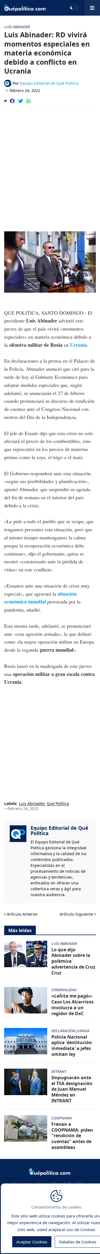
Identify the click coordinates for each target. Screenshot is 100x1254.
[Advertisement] (50, 166)
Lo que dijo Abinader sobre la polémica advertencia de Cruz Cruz (73, 961)
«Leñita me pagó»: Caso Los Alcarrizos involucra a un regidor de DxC (72, 1004)
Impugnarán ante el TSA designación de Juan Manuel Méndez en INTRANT (71, 1089)
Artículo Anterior (22, 914)
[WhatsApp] (28, 100)
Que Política (58, 804)
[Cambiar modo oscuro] (73, 8)
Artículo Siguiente (76, 914)
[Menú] (92, 8)
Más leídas (20, 930)
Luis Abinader (31, 804)
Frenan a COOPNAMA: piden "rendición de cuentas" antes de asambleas (72, 1135)
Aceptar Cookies (31, 1242)
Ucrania (78, 344)
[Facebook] (12, 100)
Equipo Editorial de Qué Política (59, 830)
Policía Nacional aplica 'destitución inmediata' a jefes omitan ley (71, 1045)
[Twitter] (20, 100)
